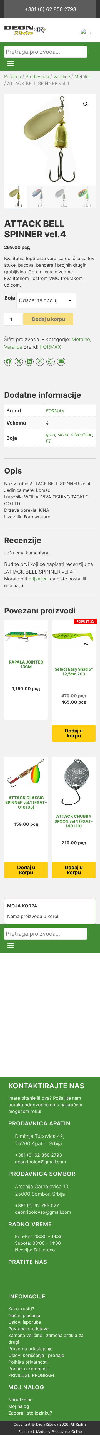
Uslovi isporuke (24, 1322)
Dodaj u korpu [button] (74, 733)
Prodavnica (37, 76)
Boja (9, 298)
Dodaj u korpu (48, 319)
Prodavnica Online (67, 1431)
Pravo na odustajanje (30, 1348)
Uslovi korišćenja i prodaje (36, 1355)
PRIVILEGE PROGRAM (31, 1375)
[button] (86, 104)
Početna (12, 76)
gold (50, 434)
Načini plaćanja (24, 1315)
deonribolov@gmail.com (40, 1161)
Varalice (61, 76)
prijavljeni (39, 579)
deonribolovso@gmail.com (43, 1212)
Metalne (82, 76)
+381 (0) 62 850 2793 (50, 9)
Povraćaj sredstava (28, 1328)
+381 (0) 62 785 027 (37, 1205)
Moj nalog (18, 1406)
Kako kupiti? (21, 1308)
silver (63, 434)
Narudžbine (20, 1399)
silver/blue (81, 434)
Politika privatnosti (28, 1362)
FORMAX (50, 347)
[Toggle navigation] (10, 63)
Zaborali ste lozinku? (30, 1413)
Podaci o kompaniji (28, 1368)
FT (48, 441)
